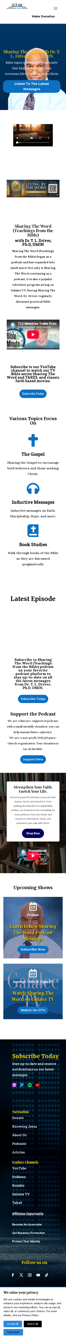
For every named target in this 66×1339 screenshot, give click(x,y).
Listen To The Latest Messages (32, 86)
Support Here (33, 759)
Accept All (12, 1323)
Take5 (17, 1203)
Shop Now (33, 833)
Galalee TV (21, 1194)
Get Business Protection (28, 1233)
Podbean (19, 1177)
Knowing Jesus (24, 1126)
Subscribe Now (33, 949)
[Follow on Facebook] (12, 1275)
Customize (13, 1332)
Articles (18, 1152)
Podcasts (19, 1143)
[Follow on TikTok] (46, 1275)
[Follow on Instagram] (29, 1275)
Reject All (32, 1323)
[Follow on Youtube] (38, 1275)
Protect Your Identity (26, 1241)
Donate (18, 1118)
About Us (19, 1135)
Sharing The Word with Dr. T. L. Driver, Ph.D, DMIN (31, 53)
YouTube (19, 1168)
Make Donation (43, 16)
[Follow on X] (21, 1275)
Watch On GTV (33, 1010)
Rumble (18, 1185)
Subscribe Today (33, 393)
